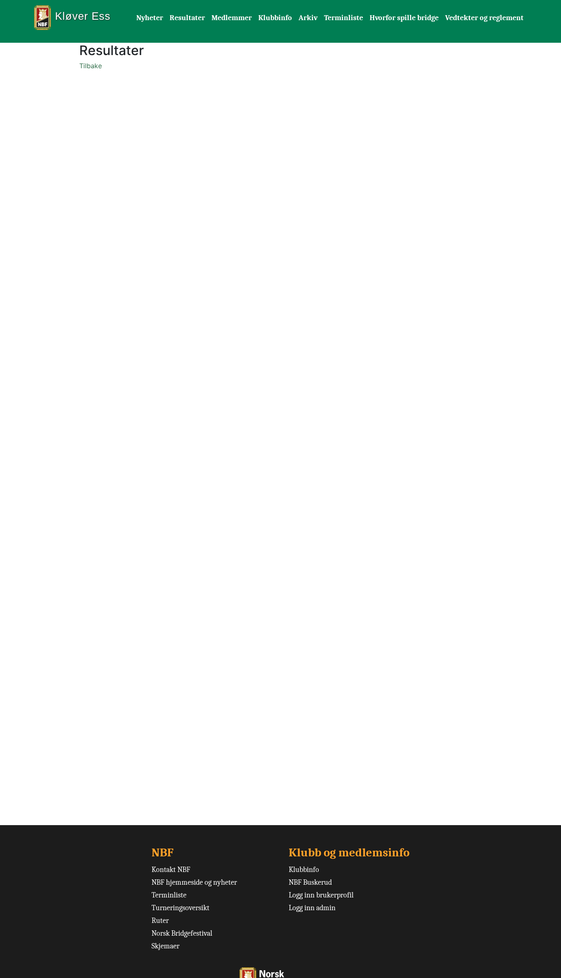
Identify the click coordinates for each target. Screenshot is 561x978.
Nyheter (149, 18)
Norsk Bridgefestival (182, 933)
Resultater (187, 18)
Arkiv (308, 18)
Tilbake (90, 66)
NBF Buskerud (310, 882)
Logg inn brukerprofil (321, 895)
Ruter (160, 920)
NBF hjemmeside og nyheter (194, 882)
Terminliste (343, 18)
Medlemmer (232, 18)
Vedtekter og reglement (484, 18)
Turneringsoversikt (180, 908)
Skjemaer (165, 946)
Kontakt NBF (171, 869)
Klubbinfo (275, 18)
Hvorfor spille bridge (404, 18)
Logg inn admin (312, 908)
